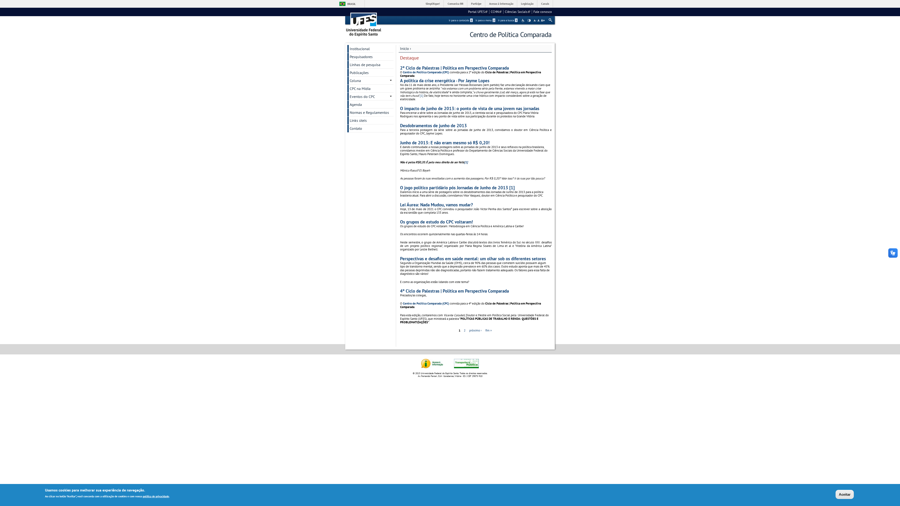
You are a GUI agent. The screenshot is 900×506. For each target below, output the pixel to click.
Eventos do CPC (362, 96)
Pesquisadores (361, 56)
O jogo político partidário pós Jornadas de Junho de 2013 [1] (457, 187)
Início (404, 48)
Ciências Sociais (517, 12)
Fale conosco (542, 12)
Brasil (351, 4)
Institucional (360, 48)
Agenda (356, 104)
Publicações (359, 72)
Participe (476, 3)
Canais (545, 3)
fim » (488, 330)
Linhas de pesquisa (365, 64)
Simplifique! (433, 3)
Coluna (355, 80)
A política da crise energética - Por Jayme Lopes (444, 80)
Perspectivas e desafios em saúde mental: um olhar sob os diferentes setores (473, 258)
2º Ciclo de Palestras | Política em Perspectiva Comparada (454, 68)
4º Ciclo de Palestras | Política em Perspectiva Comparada (454, 291)
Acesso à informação (501, 3)
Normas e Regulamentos (369, 112)
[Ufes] (363, 22)
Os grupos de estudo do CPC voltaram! (436, 222)
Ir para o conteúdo (460, 20)
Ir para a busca (507, 20)
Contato (356, 128)
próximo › (475, 330)
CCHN (496, 12)
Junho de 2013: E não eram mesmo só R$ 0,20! (445, 142)
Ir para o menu (485, 20)
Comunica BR (455, 3)
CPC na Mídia (360, 88)
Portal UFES (478, 12)
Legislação (527, 3)
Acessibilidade (523, 20)
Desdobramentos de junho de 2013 (433, 125)
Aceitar (845, 494)
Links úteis (358, 120)
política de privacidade (156, 496)
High (529, 20)
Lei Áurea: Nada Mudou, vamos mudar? (436, 205)
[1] (421, 96)
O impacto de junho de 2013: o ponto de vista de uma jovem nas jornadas (469, 108)
